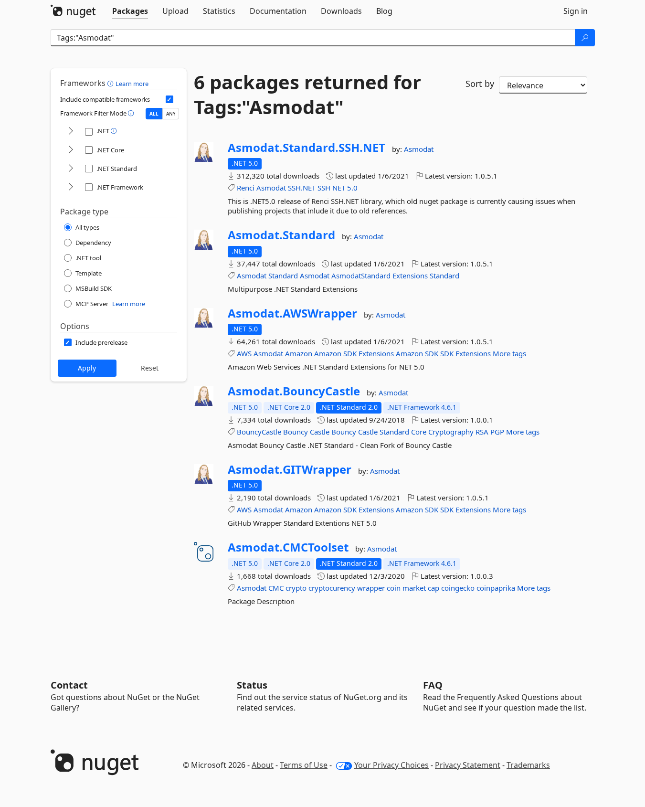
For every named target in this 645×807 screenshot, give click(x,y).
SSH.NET (302, 187)
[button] (111, 83)
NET (338, 187)
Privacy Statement (467, 765)
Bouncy (295, 431)
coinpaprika (495, 588)
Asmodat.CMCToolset (288, 547)
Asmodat (419, 149)
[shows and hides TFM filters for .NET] (70, 131)
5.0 (352, 187)
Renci (245, 187)
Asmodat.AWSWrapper (292, 313)
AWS (244, 353)
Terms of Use (304, 765)
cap (433, 588)
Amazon (298, 353)
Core (418, 431)
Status (252, 685)
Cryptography (451, 431)
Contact (69, 685)
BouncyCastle (259, 431)
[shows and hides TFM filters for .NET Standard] (70, 168)
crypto (296, 588)
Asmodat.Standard (281, 235)
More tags (509, 353)
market (414, 588)
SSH (323, 187)
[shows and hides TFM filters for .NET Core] (70, 150)
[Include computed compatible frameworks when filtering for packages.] (169, 99)
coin (394, 588)
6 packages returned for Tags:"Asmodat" (307, 94)
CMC (276, 588)
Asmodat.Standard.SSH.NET (306, 147)
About (263, 765)
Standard (283, 275)
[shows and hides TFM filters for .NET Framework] (70, 187)
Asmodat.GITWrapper (289, 469)
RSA (482, 431)
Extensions (410, 275)
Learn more (132, 83)
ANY (171, 113)
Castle (319, 431)
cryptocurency (331, 588)
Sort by (479, 83)
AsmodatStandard (361, 275)
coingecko (458, 588)
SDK (350, 353)
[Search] (585, 37)
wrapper (371, 588)
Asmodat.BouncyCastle (294, 391)
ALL (154, 113)
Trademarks (528, 765)
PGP (497, 431)
